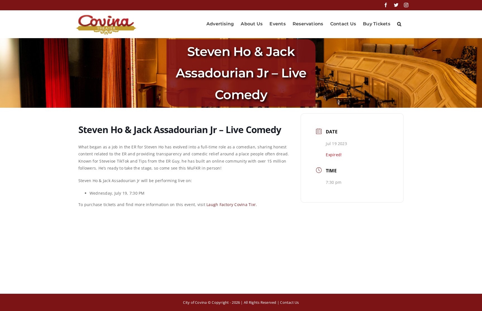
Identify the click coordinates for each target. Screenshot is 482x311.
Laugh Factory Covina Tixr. (231, 204)
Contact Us (289, 302)
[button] (399, 24)
